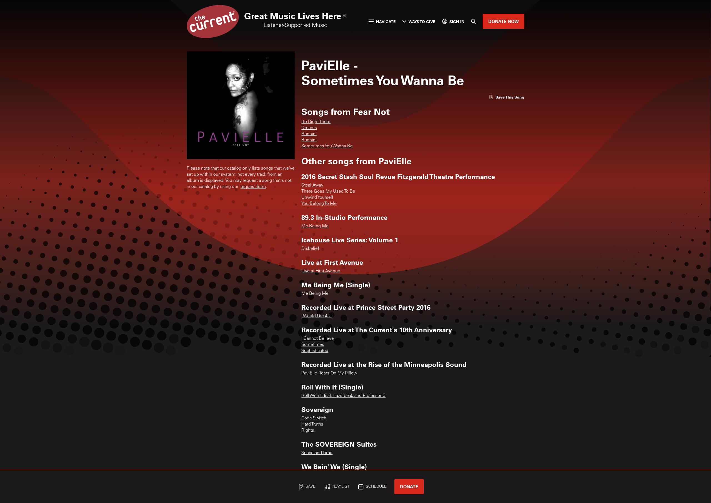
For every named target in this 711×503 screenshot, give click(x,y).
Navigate (386, 21)
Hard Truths (312, 424)
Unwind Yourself (317, 197)
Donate (409, 486)
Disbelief (310, 249)
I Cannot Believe (317, 338)
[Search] (473, 21)
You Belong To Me (319, 204)
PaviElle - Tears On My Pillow (329, 373)
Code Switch (313, 418)
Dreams (309, 128)
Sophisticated (314, 351)
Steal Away (312, 185)
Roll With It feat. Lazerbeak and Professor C (343, 396)
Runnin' (309, 134)
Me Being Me (315, 226)
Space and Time (316, 453)
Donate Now (503, 21)
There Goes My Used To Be (328, 191)
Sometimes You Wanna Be (327, 146)
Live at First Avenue (320, 271)
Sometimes (312, 345)
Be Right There (316, 122)
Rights (307, 430)
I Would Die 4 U (316, 316)
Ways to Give (422, 21)
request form (253, 187)
